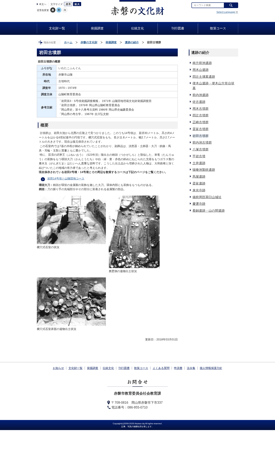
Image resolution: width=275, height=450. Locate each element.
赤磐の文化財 (89, 42)
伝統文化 (108, 368)
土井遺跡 (198, 163)
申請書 (178, 368)
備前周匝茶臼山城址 (206, 197)
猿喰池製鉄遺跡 (203, 169)
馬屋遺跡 (198, 176)
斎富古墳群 (200, 129)
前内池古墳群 (202, 142)
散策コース (141, 368)
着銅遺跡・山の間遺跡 (208, 210)
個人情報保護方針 (211, 368)
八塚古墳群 (200, 149)
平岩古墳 (198, 156)
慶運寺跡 (198, 203)
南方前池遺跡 (202, 63)
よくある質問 (161, 368)
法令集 (191, 368)
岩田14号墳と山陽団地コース (65, 178)
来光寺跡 (198, 190)
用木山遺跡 (200, 70)
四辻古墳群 (200, 115)
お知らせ (58, 368)
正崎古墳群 (200, 122)
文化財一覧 (75, 368)
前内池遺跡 (200, 95)
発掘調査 (111, 42)
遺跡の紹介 (132, 42)
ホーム (68, 42)
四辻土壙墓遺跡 (203, 76)
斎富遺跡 (198, 183)
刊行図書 (124, 368)
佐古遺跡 (198, 102)
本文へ (42, 4)
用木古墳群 (200, 108)
